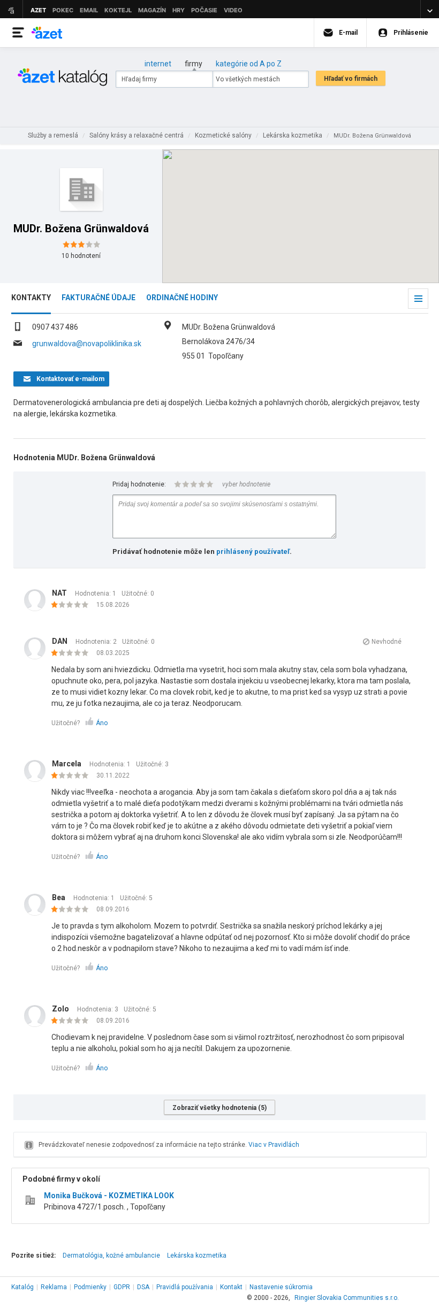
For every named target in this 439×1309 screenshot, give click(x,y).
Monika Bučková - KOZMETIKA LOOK (109, 1195)
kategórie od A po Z (249, 63)
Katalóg (22, 1287)
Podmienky (90, 1287)
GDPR (121, 1287)
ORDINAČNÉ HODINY (182, 297)
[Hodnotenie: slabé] (72, 605)
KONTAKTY (31, 297)
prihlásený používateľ (253, 551)
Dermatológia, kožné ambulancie (111, 1255)
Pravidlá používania (184, 1287)
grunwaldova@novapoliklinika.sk (86, 343)
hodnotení (81, 256)
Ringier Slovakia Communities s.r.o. (346, 1298)
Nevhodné (387, 641)
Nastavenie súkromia (281, 1287)
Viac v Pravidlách (273, 1144)
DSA (143, 1287)
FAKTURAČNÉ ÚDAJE (98, 297)
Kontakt (231, 1287)
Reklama (54, 1287)
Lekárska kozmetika (196, 1255)
